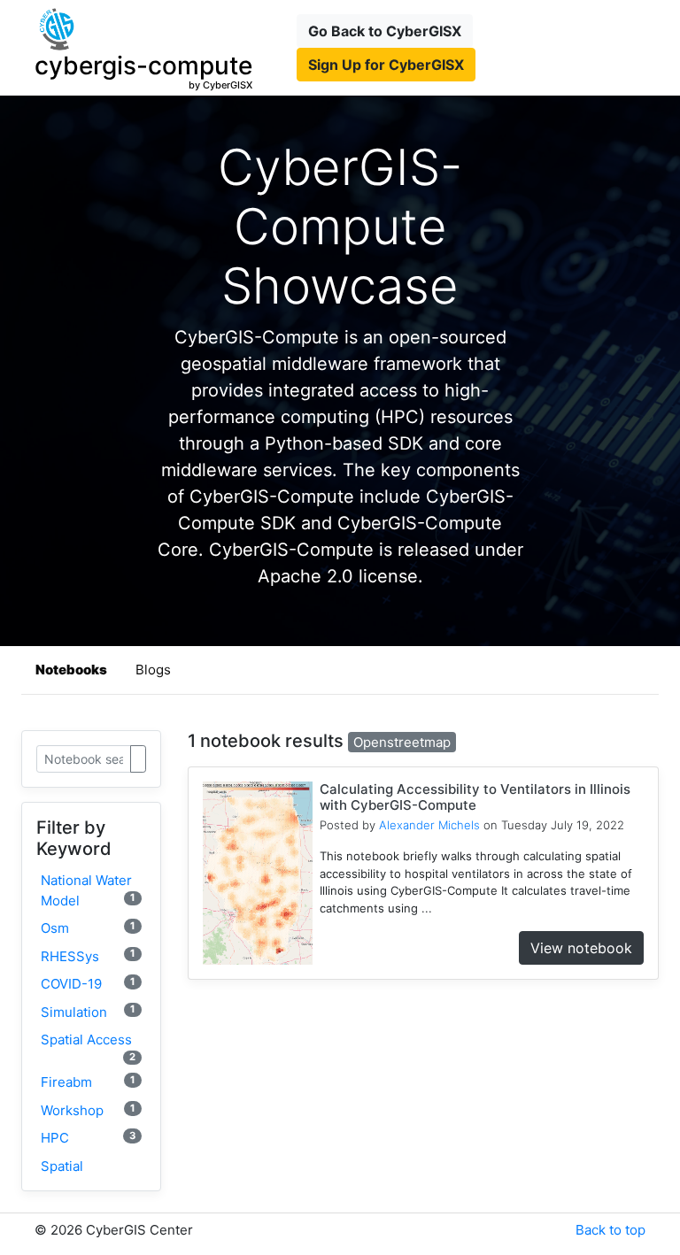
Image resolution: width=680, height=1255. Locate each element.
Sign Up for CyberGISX (386, 64)
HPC (88, 1137)
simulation (88, 1011)
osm (88, 928)
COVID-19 (88, 983)
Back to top (610, 1229)
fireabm (88, 1082)
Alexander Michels (429, 825)
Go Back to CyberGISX (384, 31)
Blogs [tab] (153, 669)
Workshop (88, 1110)
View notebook (581, 948)
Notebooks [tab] (71, 669)
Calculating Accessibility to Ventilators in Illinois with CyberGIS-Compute (475, 797)
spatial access (88, 1047)
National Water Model (88, 890)
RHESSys (88, 955)
